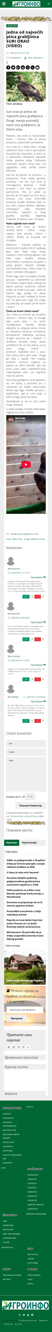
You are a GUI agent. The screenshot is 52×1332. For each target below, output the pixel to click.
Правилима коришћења (24, 816)
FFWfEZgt (14, 697)
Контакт (18, 1324)
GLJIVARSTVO (7, 1163)
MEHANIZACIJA (7, 1247)
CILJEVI (29, 1279)
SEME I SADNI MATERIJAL (11, 1234)
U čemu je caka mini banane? (23, 872)
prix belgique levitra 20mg (33, 705)
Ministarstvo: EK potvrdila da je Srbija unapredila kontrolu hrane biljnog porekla (25, 935)
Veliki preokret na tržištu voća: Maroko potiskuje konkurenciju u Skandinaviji (25, 893)
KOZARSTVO (31, 1187)
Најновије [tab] (11, 842)
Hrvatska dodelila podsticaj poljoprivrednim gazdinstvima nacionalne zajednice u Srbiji (23, 881)
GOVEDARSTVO (33, 1175)
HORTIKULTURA (8, 1142)
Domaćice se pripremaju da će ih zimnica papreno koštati (24, 904)
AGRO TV (29, 1107)
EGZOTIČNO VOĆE (9, 1130)
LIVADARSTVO (8, 1146)
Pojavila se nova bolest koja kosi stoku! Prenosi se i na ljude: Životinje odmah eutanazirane (24, 923)
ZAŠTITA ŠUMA (8, 1229)
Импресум (8, 1324)
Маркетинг (43, 1320)
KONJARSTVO (32, 1192)
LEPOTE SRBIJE (32, 1263)
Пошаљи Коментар (30, 805)
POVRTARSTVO (8, 1118)
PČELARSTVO (32, 1200)
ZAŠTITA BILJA (7, 1151)
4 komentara (15, 57)
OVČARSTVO (31, 1183)
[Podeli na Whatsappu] (28, 67)
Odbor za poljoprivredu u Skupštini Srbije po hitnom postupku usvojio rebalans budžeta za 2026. (26, 863)
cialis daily (12, 626)
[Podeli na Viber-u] (33, 67)
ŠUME (5, 1221)
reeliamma (15, 656)
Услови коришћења (27, 1320)
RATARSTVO (7, 1114)
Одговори (37, 577)
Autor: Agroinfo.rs (35, 57)
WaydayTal (15, 613)
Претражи (17, 1018)
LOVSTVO (6, 1242)
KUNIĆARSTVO (32, 1209)
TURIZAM (30, 1259)
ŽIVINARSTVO (32, 1196)
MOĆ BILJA (6, 1279)
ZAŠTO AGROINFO (33, 1275)
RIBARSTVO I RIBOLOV (35, 1205)
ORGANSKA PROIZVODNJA (36, 1214)
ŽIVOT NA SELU (32, 1254)
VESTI (3, 1168)
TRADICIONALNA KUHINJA (12, 1275)
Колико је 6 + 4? (15, 796)
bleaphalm (15, 568)
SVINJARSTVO (32, 1179)
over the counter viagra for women (24, 672)
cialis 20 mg (12, 591)
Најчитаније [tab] (29, 842)
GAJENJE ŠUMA (8, 1225)
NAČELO (30, 1283)
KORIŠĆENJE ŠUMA (9, 1238)
